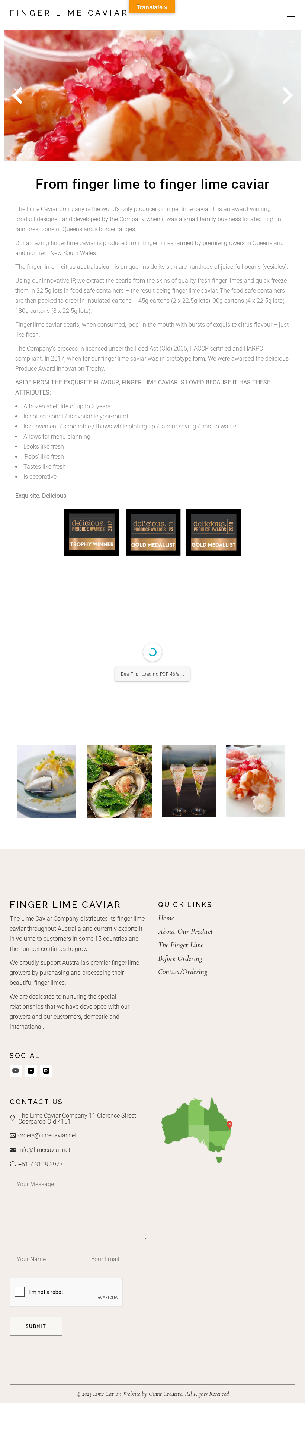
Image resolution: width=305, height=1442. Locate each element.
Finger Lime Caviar (69, 13)
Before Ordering (180, 958)
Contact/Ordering (183, 971)
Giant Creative (165, 1394)
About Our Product (185, 931)
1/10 (108, 722)
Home (166, 918)
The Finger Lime (181, 944)
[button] (17, 95)
